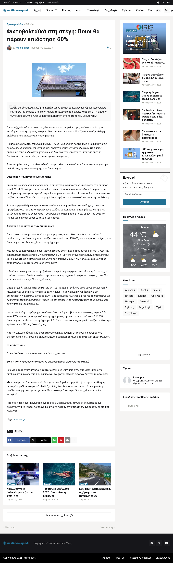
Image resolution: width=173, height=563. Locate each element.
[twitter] (163, 2)
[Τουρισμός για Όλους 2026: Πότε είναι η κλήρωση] (131, 96)
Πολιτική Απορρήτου (34, 2)
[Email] (67, 440)
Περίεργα (130, 301)
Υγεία (79, 10)
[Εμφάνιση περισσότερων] (74, 440)
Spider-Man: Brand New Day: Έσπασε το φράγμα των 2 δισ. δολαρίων (153, 115)
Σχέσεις (126, 10)
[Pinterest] (61, 440)
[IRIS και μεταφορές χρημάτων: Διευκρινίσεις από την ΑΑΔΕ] (131, 153)
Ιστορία (129, 295)
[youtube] (168, 2)
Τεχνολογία (93, 10)
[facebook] (158, 2)
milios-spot (29, 557)
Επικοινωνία (53, 2)
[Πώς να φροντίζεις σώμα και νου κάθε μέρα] (131, 78)
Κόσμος (66, 10)
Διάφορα (130, 290)
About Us (17, 2)
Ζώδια (140, 10)
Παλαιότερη (106, 527)
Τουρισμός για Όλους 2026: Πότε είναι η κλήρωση (56, 492)
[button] (158, 10)
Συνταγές (153, 10)
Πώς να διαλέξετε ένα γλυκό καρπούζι (153, 61)
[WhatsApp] (54, 440)
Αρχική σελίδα (15, 24)
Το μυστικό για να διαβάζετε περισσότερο (152, 134)
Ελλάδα (50, 10)
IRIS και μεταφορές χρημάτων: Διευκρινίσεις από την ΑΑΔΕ (153, 154)
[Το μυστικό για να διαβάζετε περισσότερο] (131, 135)
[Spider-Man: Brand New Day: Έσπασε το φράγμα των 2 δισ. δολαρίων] (131, 114)
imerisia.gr (19, 419)
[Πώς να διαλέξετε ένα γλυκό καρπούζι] (131, 63)
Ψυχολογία (111, 10)
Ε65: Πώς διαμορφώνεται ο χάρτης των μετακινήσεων (95, 492)
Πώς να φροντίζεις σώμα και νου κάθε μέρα (153, 77)
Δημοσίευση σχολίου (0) (59, 515)
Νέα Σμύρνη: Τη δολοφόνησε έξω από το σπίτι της (22, 492)
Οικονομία (157, 295)
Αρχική (6, 2)
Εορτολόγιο (144, 354)
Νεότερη (10, 527)
